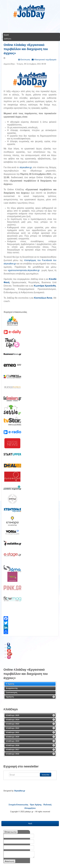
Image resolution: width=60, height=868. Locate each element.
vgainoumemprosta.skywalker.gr (24, 270)
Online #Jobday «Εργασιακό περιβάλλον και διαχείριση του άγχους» (26, 49)
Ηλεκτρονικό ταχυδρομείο (45, 59)
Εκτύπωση (25, 59)
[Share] (30, 632)
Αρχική (6, 35)
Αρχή (30, 823)
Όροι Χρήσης (36, 805)
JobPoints (7, 39)
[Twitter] (30, 623)
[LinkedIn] (30, 627)
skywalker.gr (26, 167)
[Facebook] (30, 618)
